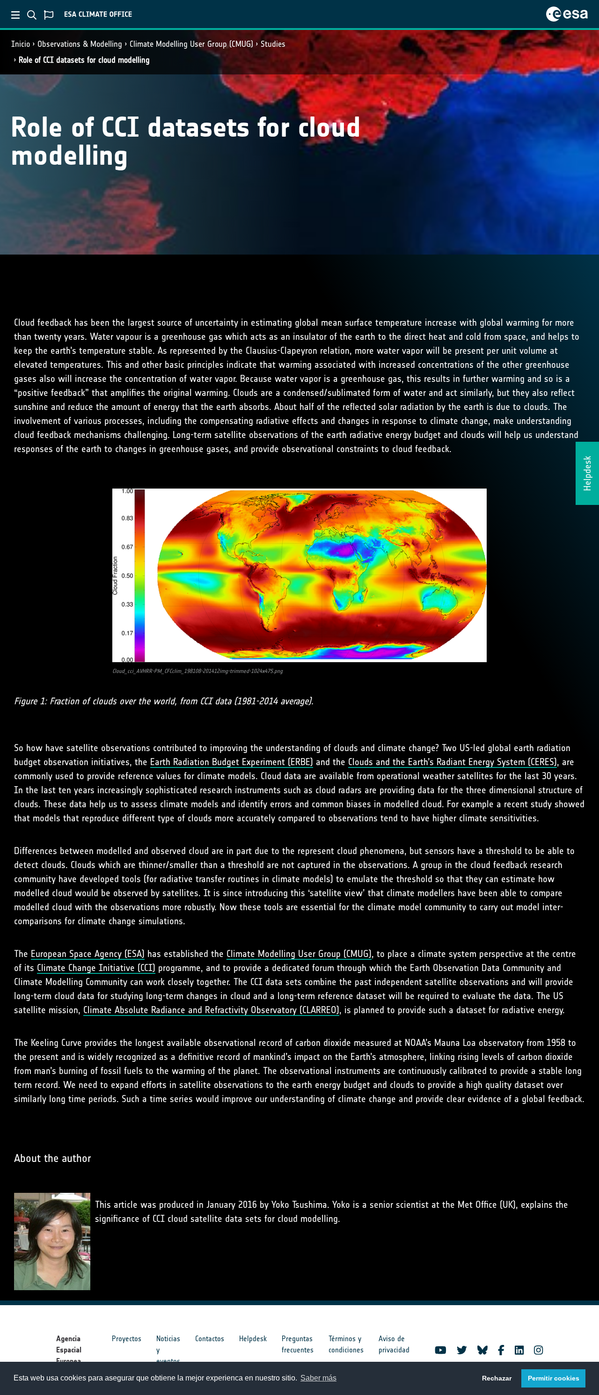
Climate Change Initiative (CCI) (96, 967)
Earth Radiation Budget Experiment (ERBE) (231, 761)
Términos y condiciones (346, 1344)
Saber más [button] (318, 1378)
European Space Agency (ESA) (88, 953)
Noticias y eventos (168, 1350)
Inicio (20, 44)
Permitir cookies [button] (553, 1378)
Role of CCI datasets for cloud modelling (84, 60)
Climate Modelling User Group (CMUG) (191, 44)
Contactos (209, 1338)
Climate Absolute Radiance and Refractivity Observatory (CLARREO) (211, 1009)
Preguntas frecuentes (298, 1344)
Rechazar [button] (496, 1378)
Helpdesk (253, 1338)
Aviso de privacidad (394, 1344)
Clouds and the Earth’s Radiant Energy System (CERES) (452, 761)
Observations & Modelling (79, 44)
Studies (273, 44)
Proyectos (126, 1338)
